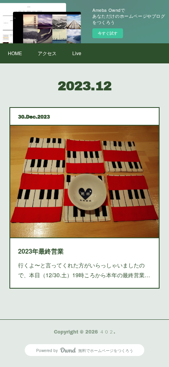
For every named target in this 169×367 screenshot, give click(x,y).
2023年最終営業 (41, 251)
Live (76, 53)
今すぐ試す (108, 33)
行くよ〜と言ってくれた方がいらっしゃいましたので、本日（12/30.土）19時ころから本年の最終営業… (84, 270)
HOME (15, 53)
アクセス (47, 53)
